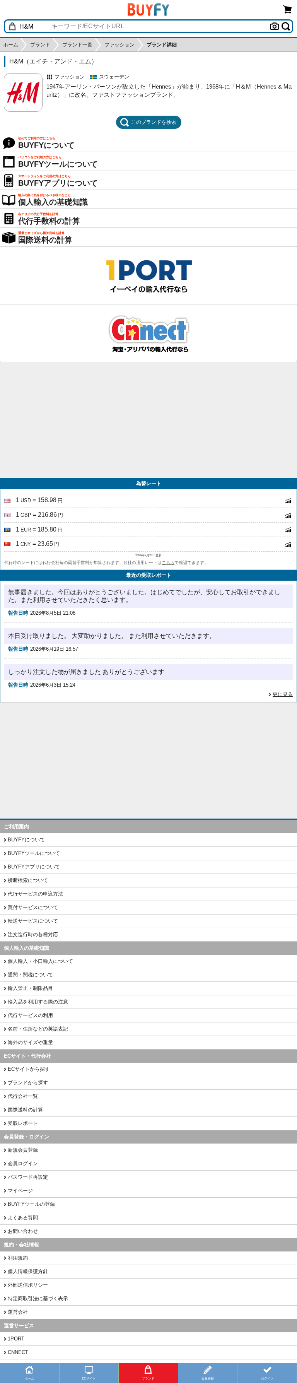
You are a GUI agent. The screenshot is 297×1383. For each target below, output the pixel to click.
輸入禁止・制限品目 (30, 988)
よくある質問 (23, 1218)
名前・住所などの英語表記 (38, 1029)
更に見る (283, 694)
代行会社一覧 (23, 1096)
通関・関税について (30, 975)
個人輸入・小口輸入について (40, 961)
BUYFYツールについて (34, 853)
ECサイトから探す (29, 1069)
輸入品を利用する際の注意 (38, 1002)
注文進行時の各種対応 (33, 934)
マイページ (20, 1190)
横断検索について (28, 880)
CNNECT (18, 1352)
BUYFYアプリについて (34, 867)
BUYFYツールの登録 (31, 1204)
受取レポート (23, 1123)
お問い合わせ (23, 1231)
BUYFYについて (26, 840)
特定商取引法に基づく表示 (38, 1298)
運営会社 (18, 1312)
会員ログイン (23, 1163)
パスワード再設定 (28, 1177)
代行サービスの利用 (30, 1015)
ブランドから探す (28, 1083)
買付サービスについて (33, 907)
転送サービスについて (33, 921)
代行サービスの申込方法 (35, 894)
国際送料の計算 (25, 1110)
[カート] (287, 9)
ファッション (70, 77)
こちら (168, 562)
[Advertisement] (148, 420)
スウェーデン (114, 77)
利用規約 (18, 1258)
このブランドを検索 (153, 122)
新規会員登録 (23, 1150)
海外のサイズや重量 (30, 1042)
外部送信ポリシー (28, 1285)
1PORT (16, 1339)
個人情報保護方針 (28, 1271)
